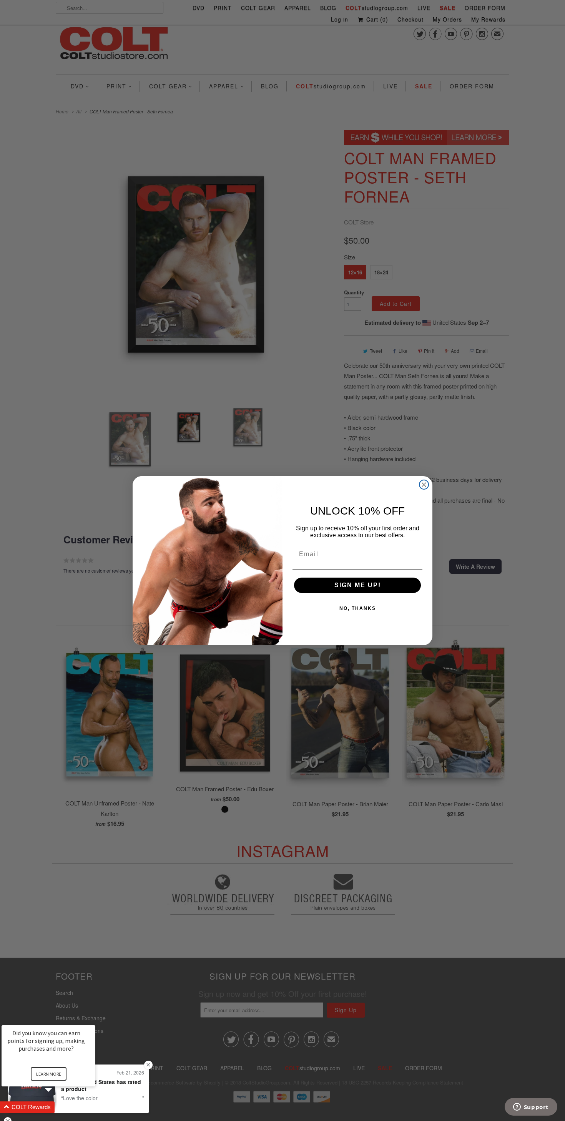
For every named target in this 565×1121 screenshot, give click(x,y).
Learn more (48, 1074)
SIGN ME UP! (357, 585)
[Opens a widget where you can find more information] (530, 1107)
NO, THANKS (357, 608)
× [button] (91, 1020)
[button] (57, 1107)
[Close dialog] (424, 484)
